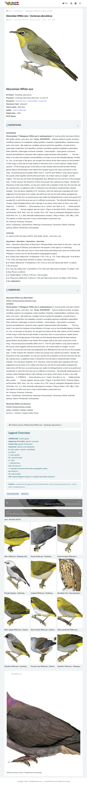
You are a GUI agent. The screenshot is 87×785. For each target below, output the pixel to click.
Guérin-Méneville (19, 110)
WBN (10, 19)
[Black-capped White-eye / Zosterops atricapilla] (17, 611)
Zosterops (43, 101)
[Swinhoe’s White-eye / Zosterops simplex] (70, 648)
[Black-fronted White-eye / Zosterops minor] (43, 611)
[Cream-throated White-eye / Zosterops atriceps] (70, 538)
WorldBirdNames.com (35, 781)
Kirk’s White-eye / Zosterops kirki (15, 556)
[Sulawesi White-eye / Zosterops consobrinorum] (43, 575)
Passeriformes (18, 11)
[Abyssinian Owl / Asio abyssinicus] (70, 575)
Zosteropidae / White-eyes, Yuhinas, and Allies (39, 11)
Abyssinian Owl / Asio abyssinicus (68, 593)
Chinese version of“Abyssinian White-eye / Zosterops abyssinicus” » (36, 425)
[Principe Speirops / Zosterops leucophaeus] (17, 575)
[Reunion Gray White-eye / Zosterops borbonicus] (43, 648)
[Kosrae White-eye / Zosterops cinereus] (43, 538)
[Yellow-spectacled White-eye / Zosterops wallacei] (70, 611)
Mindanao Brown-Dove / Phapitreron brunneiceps (24, 772)
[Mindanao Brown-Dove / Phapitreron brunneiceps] (43, 724)
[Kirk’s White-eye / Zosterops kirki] (17, 538)
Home (10, 11)
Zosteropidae (32, 101)
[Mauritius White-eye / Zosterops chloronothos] (17, 648)
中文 (66, 3)
